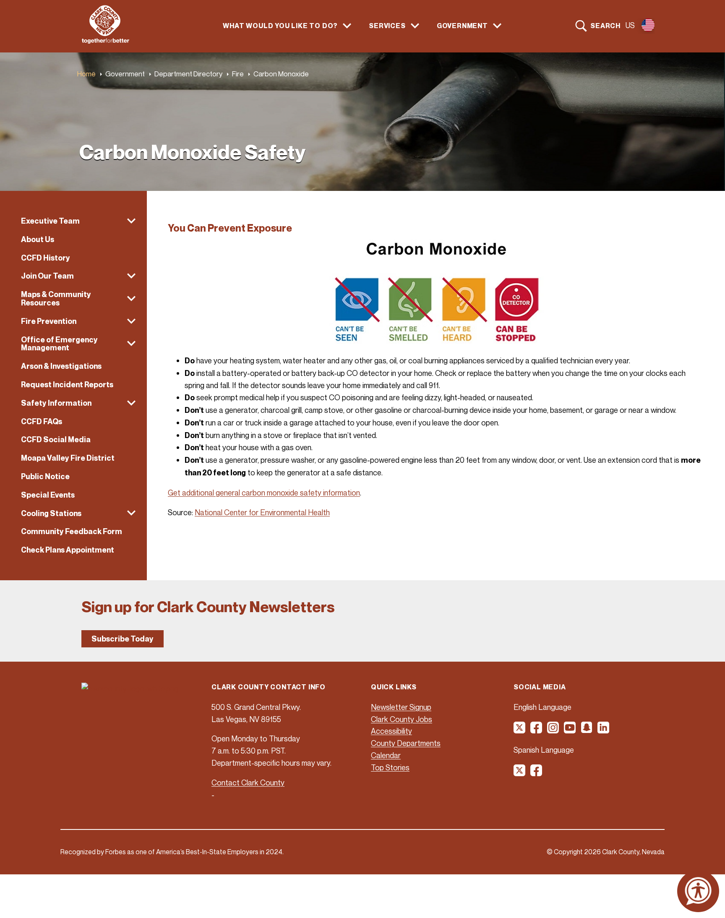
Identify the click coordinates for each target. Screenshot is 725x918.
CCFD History (45, 257)
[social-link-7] (520, 773)
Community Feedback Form (71, 531)
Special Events (48, 494)
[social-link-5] (587, 730)
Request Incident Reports (67, 384)
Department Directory (188, 73)
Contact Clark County (247, 782)
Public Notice (45, 476)
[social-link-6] (603, 730)
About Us (37, 239)
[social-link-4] (570, 730)
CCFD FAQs (41, 421)
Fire (238, 73)
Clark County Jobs (401, 719)
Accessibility (391, 730)
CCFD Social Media (56, 439)
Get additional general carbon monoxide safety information (264, 492)
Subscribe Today (122, 638)
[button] (73, 221)
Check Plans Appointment (67, 549)
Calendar (386, 755)
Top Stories (390, 767)
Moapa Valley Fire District (68, 458)
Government (125, 73)
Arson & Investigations (61, 366)
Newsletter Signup (401, 707)
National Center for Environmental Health (262, 512)
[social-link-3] (553, 730)
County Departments (406, 743)
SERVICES (387, 26)
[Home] (105, 41)
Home (86, 73)
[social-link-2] (536, 730)
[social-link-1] (520, 730)
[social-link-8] (536, 773)
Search (605, 25)
